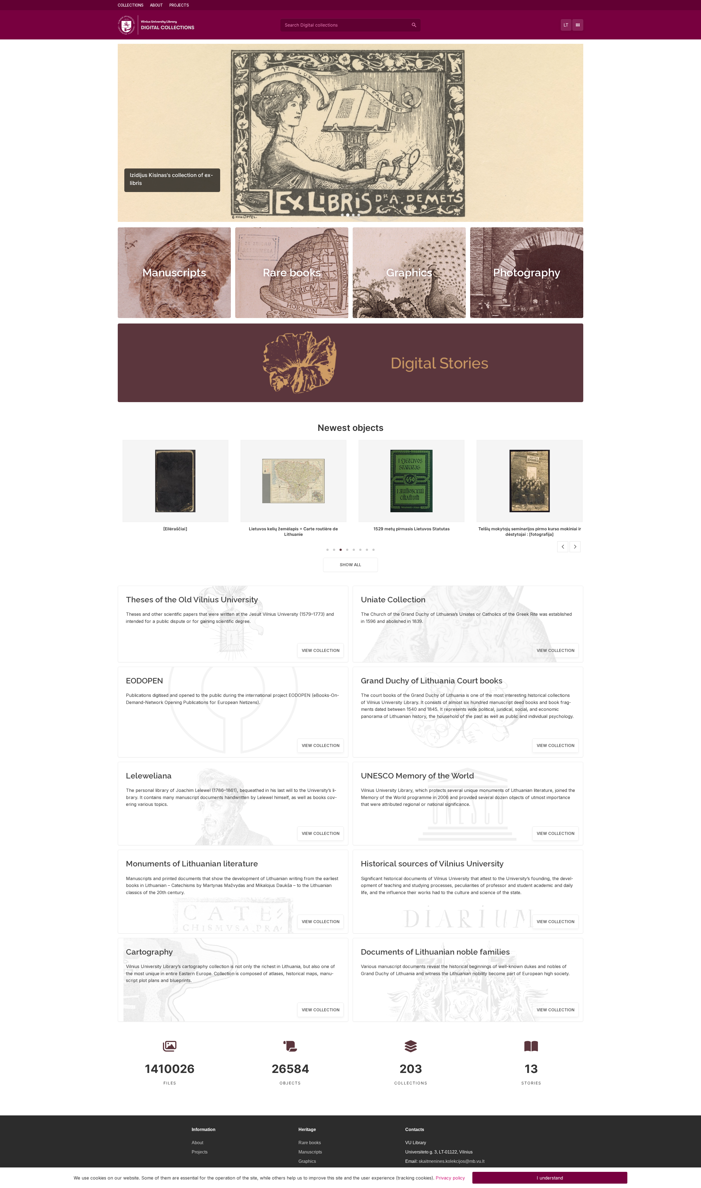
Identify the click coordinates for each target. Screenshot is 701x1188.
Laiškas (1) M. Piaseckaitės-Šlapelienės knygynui (527, 528)
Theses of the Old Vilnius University (192, 599)
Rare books (292, 272)
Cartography (149, 952)
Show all (350, 564)
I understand (550, 1177)
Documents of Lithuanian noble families (435, 952)
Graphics (409, 272)
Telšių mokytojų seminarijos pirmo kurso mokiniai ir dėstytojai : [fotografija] (409, 531)
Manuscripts (174, 272)
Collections (130, 5)
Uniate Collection (393, 599)
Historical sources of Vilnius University (432, 863)
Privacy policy (450, 1177)
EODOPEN (144, 680)
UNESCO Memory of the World (417, 775)
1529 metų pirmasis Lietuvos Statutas (291, 528)
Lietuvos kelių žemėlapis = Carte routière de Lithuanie (173, 531)
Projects (179, 5)
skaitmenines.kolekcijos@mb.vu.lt (451, 1161)
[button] (342, 215)
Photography (527, 272)
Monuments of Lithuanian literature (192, 863)
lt (566, 25)
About (156, 5)
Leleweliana (149, 775)
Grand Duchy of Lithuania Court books (431, 680)
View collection (321, 650)
